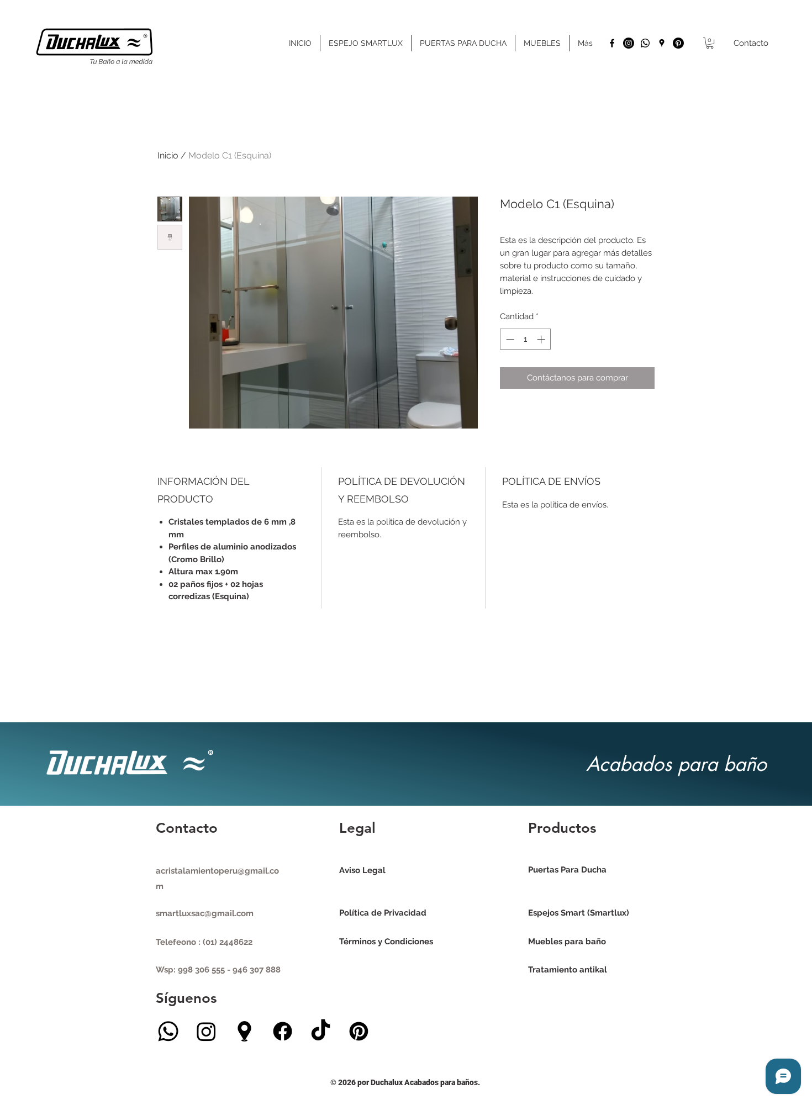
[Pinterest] (678, 43)
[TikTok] (320, 1031)
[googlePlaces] (661, 43)
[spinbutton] (525, 339)
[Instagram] (628, 43)
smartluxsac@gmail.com (205, 913)
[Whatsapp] (645, 43)
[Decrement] (509, 339)
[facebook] (612, 43)
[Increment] (542, 339)
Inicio (167, 155)
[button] (709, 43)
